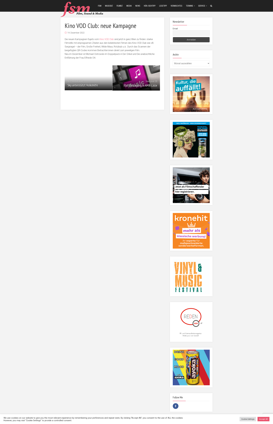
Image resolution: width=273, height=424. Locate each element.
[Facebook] (175, 406)
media (129, 6)
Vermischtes (176, 6)
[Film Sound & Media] (81, 9)
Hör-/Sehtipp (150, 6)
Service (201, 6)
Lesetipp (163, 6)
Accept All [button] (263, 419)
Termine (189, 6)
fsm (99, 6)
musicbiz (109, 6)
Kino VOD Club (107, 39)
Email (175, 28)
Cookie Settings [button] (247, 419)
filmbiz (120, 6)
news (137, 6)
